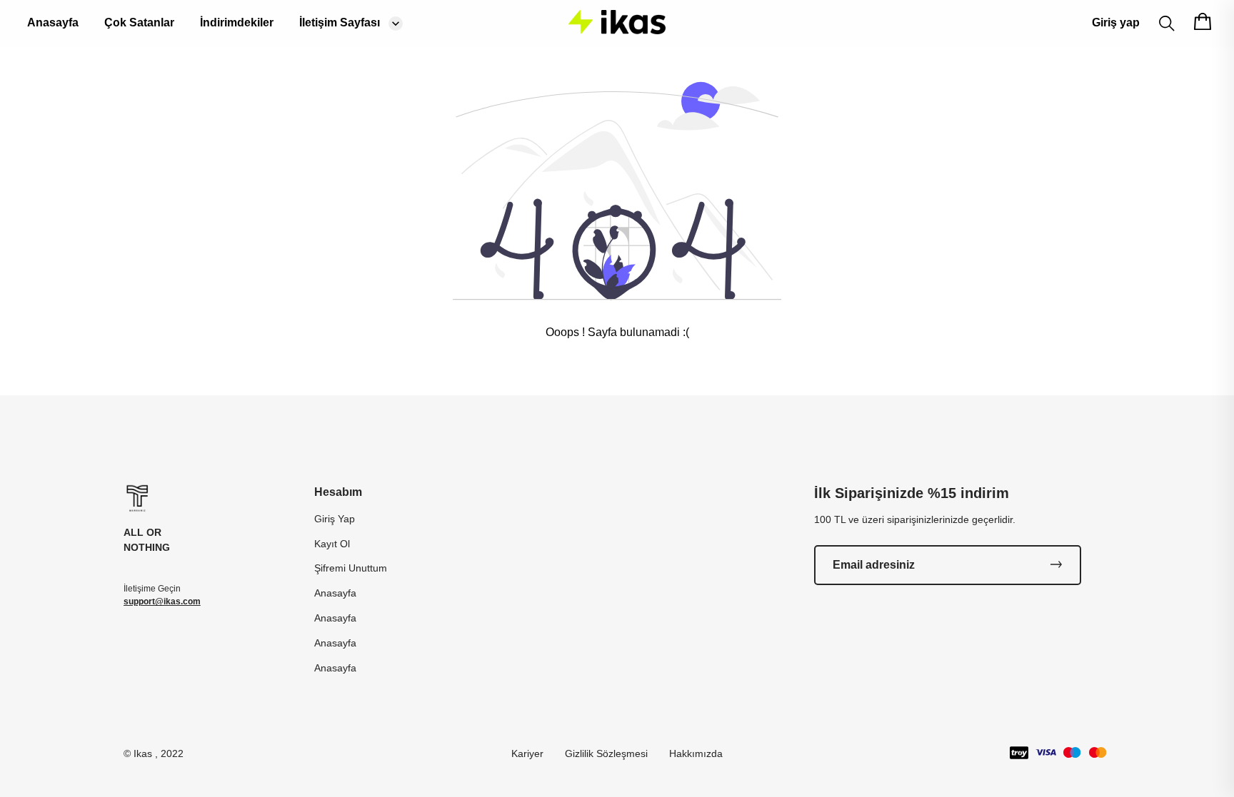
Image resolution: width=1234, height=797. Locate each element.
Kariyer (527, 753)
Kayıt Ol (332, 543)
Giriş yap (1116, 22)
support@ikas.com (162, 601)
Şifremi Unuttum (350, 568)
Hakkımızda (696, 753)
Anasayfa (53, 22)
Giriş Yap (334, 518)
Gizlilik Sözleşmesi (606, 753)
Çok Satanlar (139, 22)
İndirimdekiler (237, 22)
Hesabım (338, 492)
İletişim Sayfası (339, 22)
